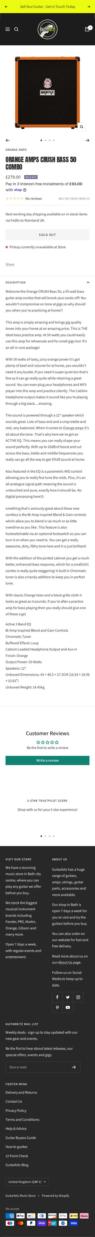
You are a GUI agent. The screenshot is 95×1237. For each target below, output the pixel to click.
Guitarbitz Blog (17, 1164)
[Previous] (7, 140)
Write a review (47, 760)
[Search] (16, 29)
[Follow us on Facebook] (57, 997)
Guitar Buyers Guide (21, 1137)
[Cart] (87, 29)
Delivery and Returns (21, 1092)
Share (10, 264)
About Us (65, 962)
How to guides (16, 1146)
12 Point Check (17, 1155)
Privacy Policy (16, 1110)
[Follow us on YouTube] (67, 1007)
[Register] (74, 1067)
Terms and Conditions (22, 1119)
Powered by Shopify (55, 1196)
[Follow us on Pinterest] (57, 1007)
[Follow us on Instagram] (78, 997)
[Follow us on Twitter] (67, 997)
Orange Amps (16, 150)
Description (16, 282)
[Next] (87, 140)
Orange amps (73, 427)
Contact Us (14, 1101)
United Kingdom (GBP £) (25, 1182)
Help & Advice (16, 1128)
